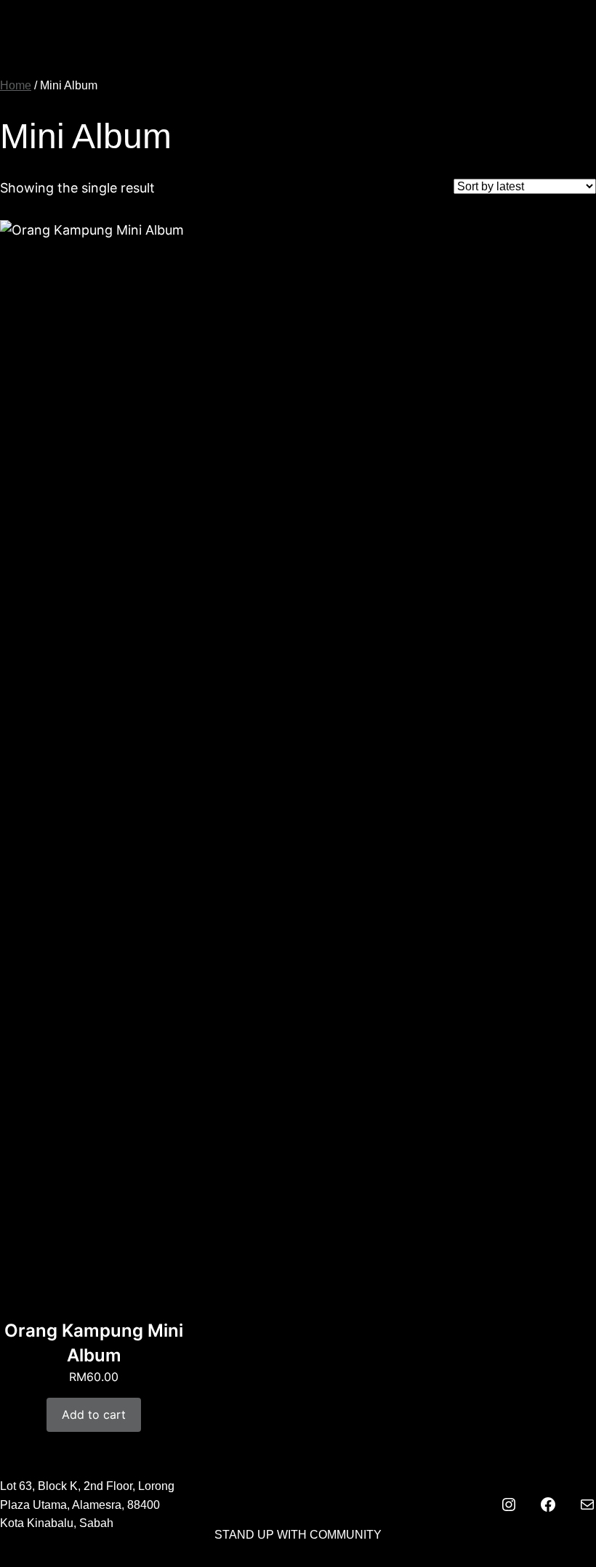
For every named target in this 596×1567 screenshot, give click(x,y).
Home (15, 85)
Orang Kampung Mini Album (93, 1343)
